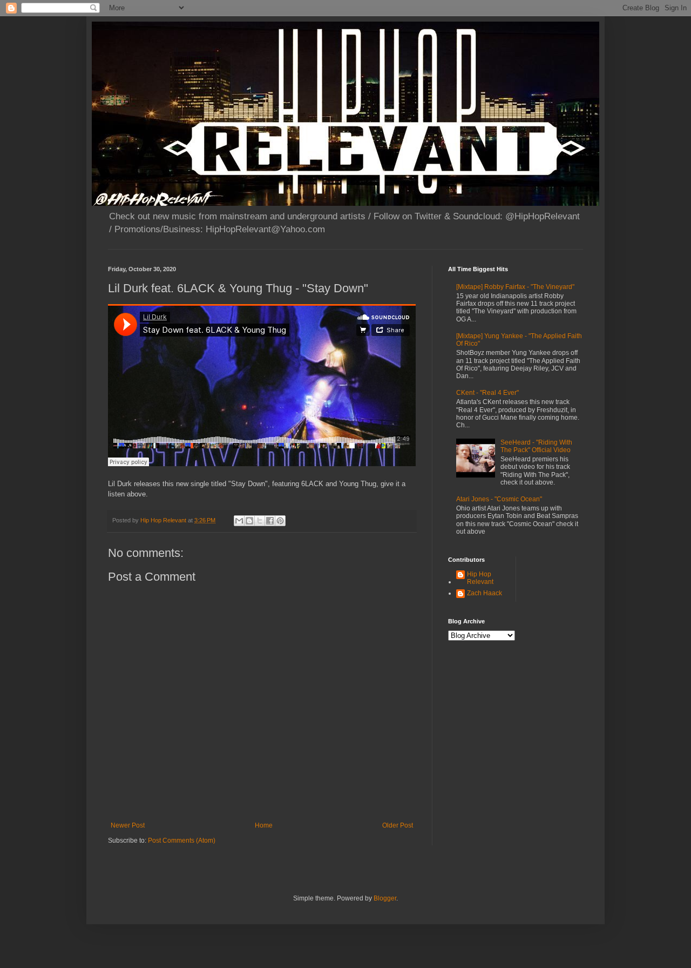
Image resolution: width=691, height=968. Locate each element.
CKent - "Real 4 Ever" (487, 392)
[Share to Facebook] (270, 520)
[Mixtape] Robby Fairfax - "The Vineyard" (515, 287)
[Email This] (239, 520)
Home (264, 825)
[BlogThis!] (249, 520)
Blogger (385, 898)
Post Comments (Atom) (181, 840)
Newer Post (128, 825)
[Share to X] (259, 520)
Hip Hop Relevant (480, 578)
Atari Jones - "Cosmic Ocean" (499, 499)
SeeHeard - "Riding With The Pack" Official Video (536, 446)
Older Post (397, 825)
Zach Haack (484, 593)
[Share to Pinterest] (280, 520)
